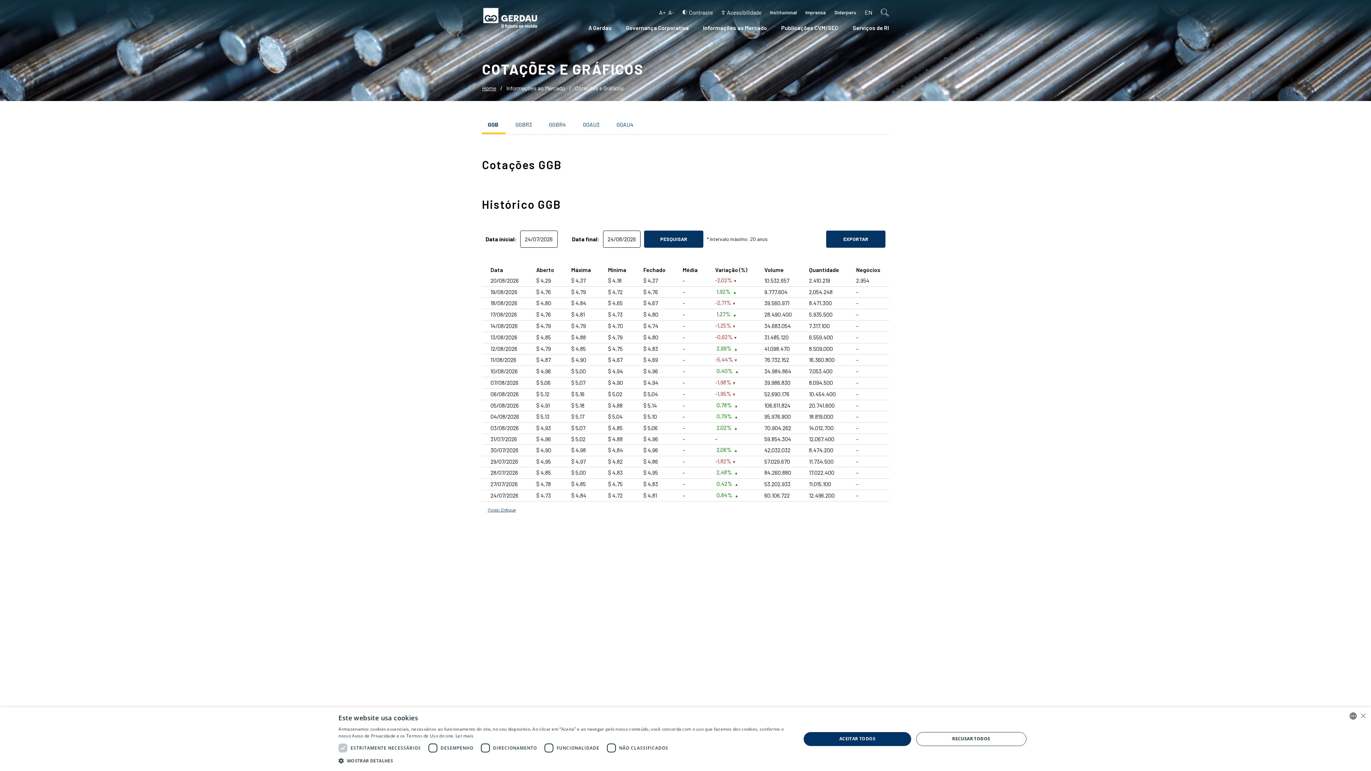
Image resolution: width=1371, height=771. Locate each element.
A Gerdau (600, 27)
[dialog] (685, 739)
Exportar (855, 239)
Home (489, 88)
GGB (493, 124)
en (868, 12)
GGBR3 (524, 124)
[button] (562, 761)
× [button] (1363, 716)
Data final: (585, 239)
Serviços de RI (871, 27)
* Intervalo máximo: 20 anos (737, 239)
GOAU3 (591, 124)
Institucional (783, 12)
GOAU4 (625, 124)
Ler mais (464, 736)
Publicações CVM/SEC (809, 27)
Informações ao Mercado (735, 27)
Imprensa (815, 12)
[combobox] (1353, 716)
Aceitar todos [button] (857, 739)
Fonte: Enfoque (502, 509)
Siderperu (845, 12)
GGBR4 (557, 124)
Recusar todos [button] (971, 739)
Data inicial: (501, 239)
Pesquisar (673, 239)
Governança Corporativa (657, 27)
